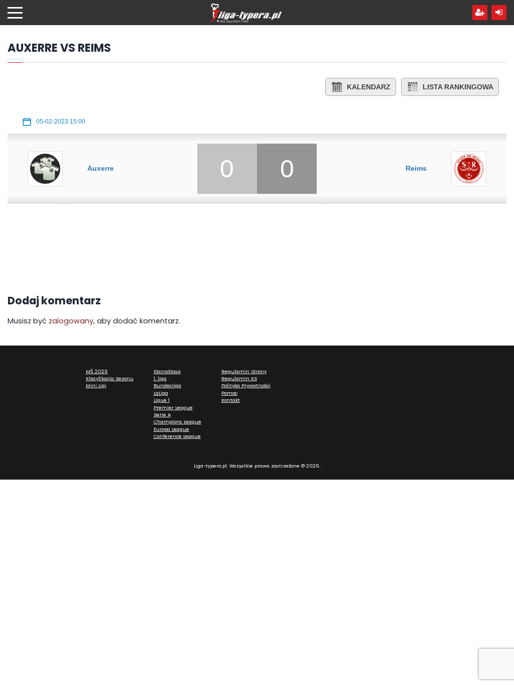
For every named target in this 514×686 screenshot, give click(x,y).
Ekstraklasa (167, 371)
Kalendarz (369, 87)
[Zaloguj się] (498, 12)
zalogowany (71, 321)
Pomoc (229, 393)
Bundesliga (167, 385)
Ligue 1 (162, 400)
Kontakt (230, 400)
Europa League (171, 429)
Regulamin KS (239, 378)
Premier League (173, 407)
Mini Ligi (96, 385)
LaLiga (161, 393)
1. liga (160, 378)
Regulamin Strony (244, 371)
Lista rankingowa (458, 87)
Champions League (177, 421)
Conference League (177, 436)
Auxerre (100, 168)
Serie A (162, 414)
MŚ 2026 (97, 371)
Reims (416, 168)
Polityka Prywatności (246, 385)
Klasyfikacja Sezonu (110, 378)
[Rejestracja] (479, 12)
